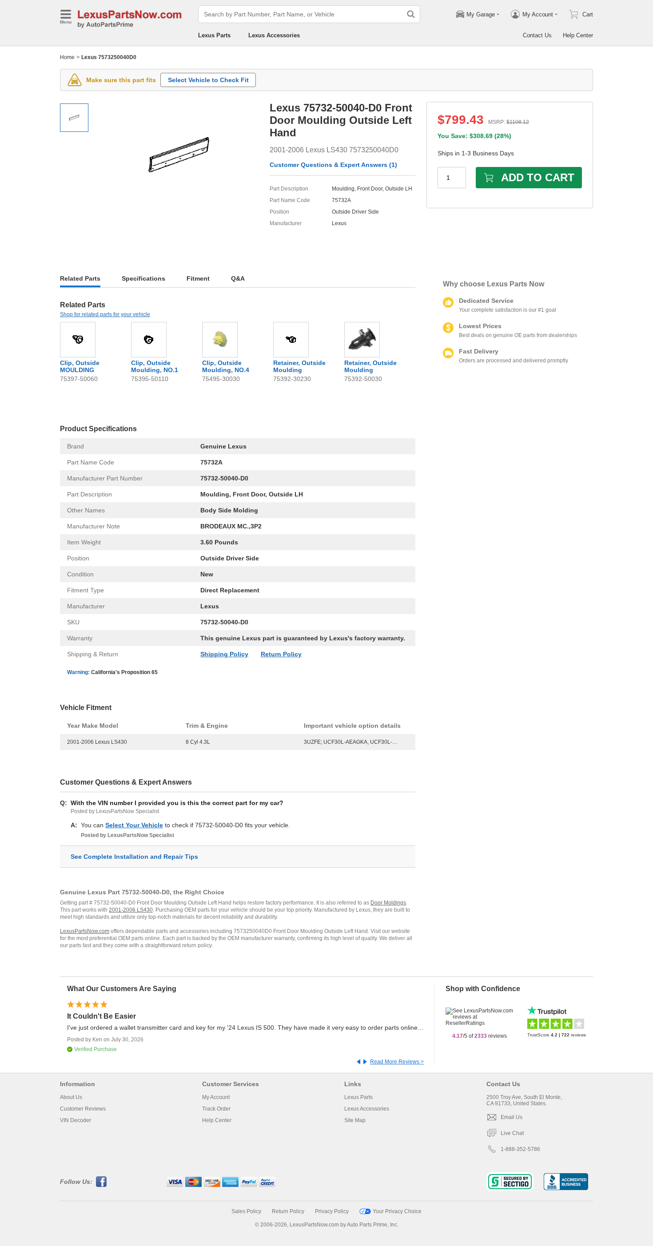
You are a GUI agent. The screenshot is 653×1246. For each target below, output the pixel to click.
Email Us (511, 1117)
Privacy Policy (332, 1211)
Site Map (355, 1120)
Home (67, 57)
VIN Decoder (75, 1120)
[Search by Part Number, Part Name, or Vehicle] (411, 14)
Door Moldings (388, 903)
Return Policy (281, 654)
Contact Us (537, 35)
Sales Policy (246, 1211)
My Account (216, 1097)
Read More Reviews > (397, 1062)
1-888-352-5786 (520, 1149)
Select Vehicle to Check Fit (208, 79)
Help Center (578, 35)
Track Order (216, 1109)
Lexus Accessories (274, 35)
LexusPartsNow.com (84, 931)
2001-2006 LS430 (131, 910)
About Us (71, 1097)
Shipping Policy (224, 654)
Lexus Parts (214, 35)
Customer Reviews (83, 1109)
